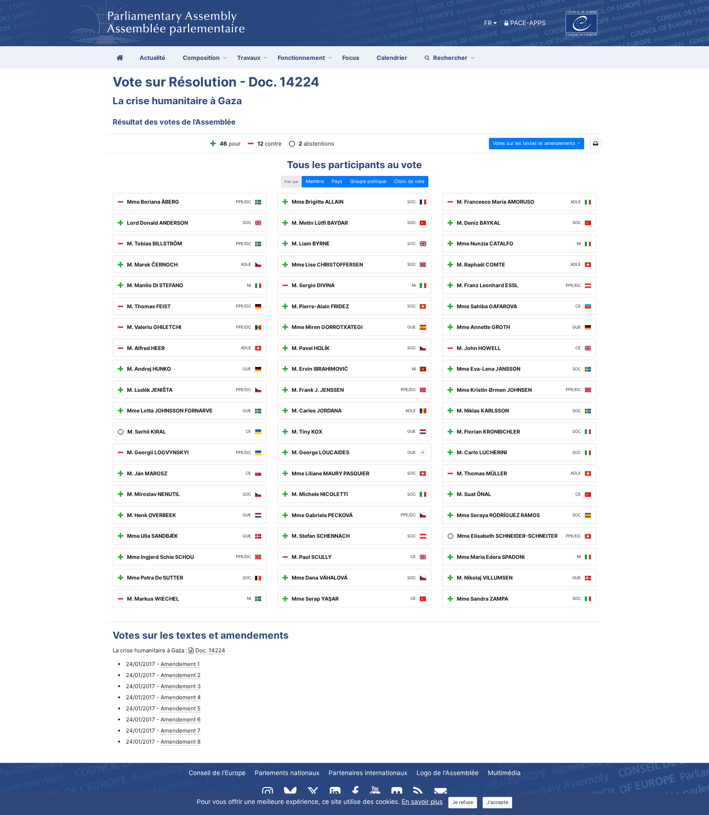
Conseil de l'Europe (217, 773)
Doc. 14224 (210, 650)
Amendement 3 (181, 686)
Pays (337, 181)
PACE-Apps (528, 23)
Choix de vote (409, 181)
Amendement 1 (180, 664)
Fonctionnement (301, 57)
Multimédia (504, 773)
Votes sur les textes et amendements (535, 143)
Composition (201, 57)
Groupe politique (368, 181)
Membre (315, 181)
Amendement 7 (181, 730)
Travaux (248, 57)
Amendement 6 (181, 719)
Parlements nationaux (287, 773)
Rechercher (450, 57)
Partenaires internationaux (368, 773)
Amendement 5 (181, 708)
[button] (596, 144)
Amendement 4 (181, 697)
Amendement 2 (181, 675)
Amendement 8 (181, 741)
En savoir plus (422, 801)
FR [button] (488, 23)
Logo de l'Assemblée (448, 773)
